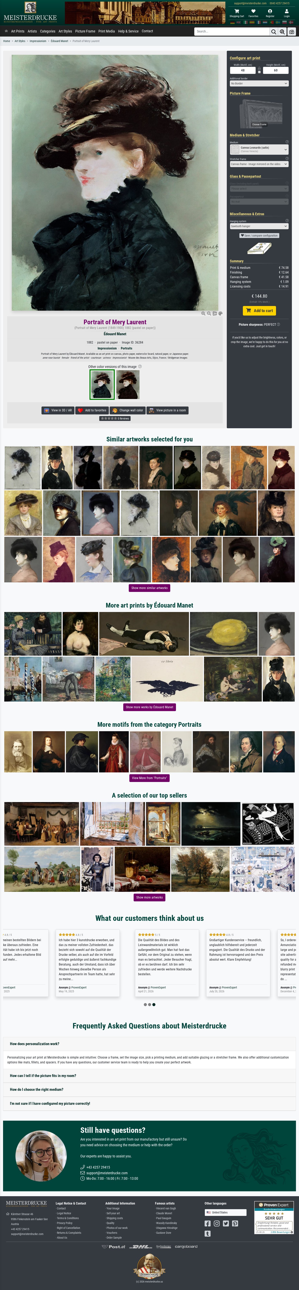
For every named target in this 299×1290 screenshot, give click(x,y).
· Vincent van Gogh (165, 1208)
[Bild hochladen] (291, 31)
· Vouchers (111, 1233)
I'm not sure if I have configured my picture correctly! (50, 1103)
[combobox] (259, 83)
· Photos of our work (116, 1228)
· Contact (61, 1208)
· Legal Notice (63, 1213)
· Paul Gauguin (163, 1218)
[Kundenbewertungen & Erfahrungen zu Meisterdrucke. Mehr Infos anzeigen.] (274, 1217)
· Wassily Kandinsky (166, 1223)
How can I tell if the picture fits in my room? (43, 1075)
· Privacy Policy (64, 1223)
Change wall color (130, 410)
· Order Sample (113, 1237)
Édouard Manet (59, 41)
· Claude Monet (163, 1213)
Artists (32, 31)
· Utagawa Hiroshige (166, 1228)
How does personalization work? (34, 1043)
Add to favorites (94, 410)
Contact (147, 31)
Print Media (106, 31)
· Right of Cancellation (68, 1228)
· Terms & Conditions (67, 1218)
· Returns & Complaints (68, 1233)
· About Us (61, 1237)
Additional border (239, 78)
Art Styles (65, 31)
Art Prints (17, 31)
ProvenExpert (34, 987)
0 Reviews (123, 418)
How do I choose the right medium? (36, 1089)
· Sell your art (112, 1213)
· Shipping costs (114, 1218)
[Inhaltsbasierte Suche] (282, 31)
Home (6, 41)
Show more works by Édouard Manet (149, 707)
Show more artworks (149, 897)
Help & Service (128, 31)
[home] (6, 31)
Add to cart (262, 310)
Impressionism (38, 41)
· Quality (109, 1223)
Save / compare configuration (261, 235)
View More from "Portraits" (149, 778)
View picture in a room (170, 410)
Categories (47, 31)
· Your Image (112, 1208)
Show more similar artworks (149, 588)
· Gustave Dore (163, 1233)
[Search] (274, 31)
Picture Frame (85, 31)
